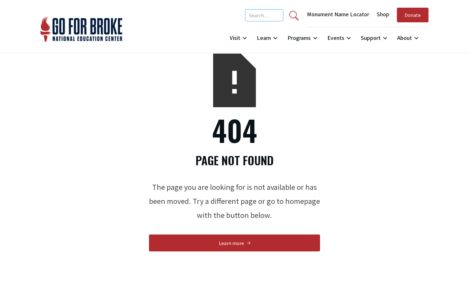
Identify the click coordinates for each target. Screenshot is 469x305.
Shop (383, 14)
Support (371, 37)
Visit (235, 37)
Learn (264, 37)
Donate (413, 14)
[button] (238, 40)
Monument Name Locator (338, 14)
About (404, 37)
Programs (299, 37)
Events (335, 37)
